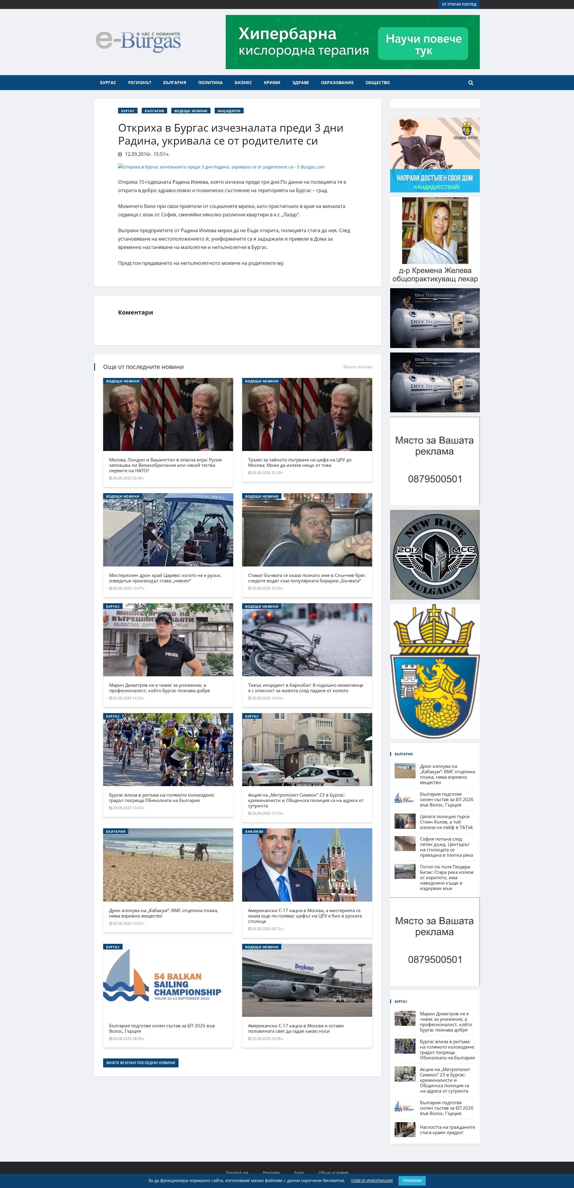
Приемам (412, 1180)
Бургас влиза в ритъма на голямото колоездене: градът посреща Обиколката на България (162, 797)
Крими (272, 82)
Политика (210, 82)
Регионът (139, 82)
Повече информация (372, 1180)
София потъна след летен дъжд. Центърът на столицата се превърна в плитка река (446, 847)
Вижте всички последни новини (140, 1062)
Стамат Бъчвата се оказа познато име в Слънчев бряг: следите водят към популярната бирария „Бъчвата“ (307, 578)
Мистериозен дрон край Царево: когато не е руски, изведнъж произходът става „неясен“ (165, 578)
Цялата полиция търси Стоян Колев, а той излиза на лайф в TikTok (446, 821)
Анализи (254, 831)
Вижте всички (358, 367)
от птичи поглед (459, 4)
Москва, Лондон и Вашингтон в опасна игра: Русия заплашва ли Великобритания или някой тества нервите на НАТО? (165, 465)
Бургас (108, 82)
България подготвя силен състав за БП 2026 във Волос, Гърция (162, 1028)
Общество (378, 82)
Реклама (271, 1172)
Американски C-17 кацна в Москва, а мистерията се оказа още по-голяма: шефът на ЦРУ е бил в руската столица (305, 915)
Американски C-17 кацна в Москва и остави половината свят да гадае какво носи (296, 1028)
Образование (337, 82)
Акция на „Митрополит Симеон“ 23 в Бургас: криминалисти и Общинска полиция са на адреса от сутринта (306, 800)
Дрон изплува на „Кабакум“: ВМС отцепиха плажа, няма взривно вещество (163, 913)
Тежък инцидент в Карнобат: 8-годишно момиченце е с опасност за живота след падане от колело (305, 687)
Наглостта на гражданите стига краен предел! (447, 1129)
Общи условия (333, 1172)
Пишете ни (237, 1172)
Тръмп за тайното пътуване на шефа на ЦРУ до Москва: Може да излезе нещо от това (300, 462)
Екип (299, 1172)
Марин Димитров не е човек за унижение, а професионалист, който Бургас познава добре (159, 687)
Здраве (300, 82)
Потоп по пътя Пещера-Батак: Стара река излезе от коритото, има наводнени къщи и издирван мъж (447, 877)
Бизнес (243, 82)
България (174, 82)
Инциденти (229, 111)
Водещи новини (190, 111)
